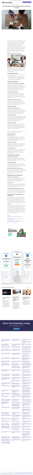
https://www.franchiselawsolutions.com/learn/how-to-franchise (15, 217)
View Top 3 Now (16, 328)
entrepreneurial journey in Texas (16, 131)
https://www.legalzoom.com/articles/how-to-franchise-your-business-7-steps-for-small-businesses (16, 221)
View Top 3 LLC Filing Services (27, 2)
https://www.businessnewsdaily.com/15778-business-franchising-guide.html (15, 219)
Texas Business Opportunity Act (13, 93)
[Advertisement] (16, 34)
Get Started (6, 267)
